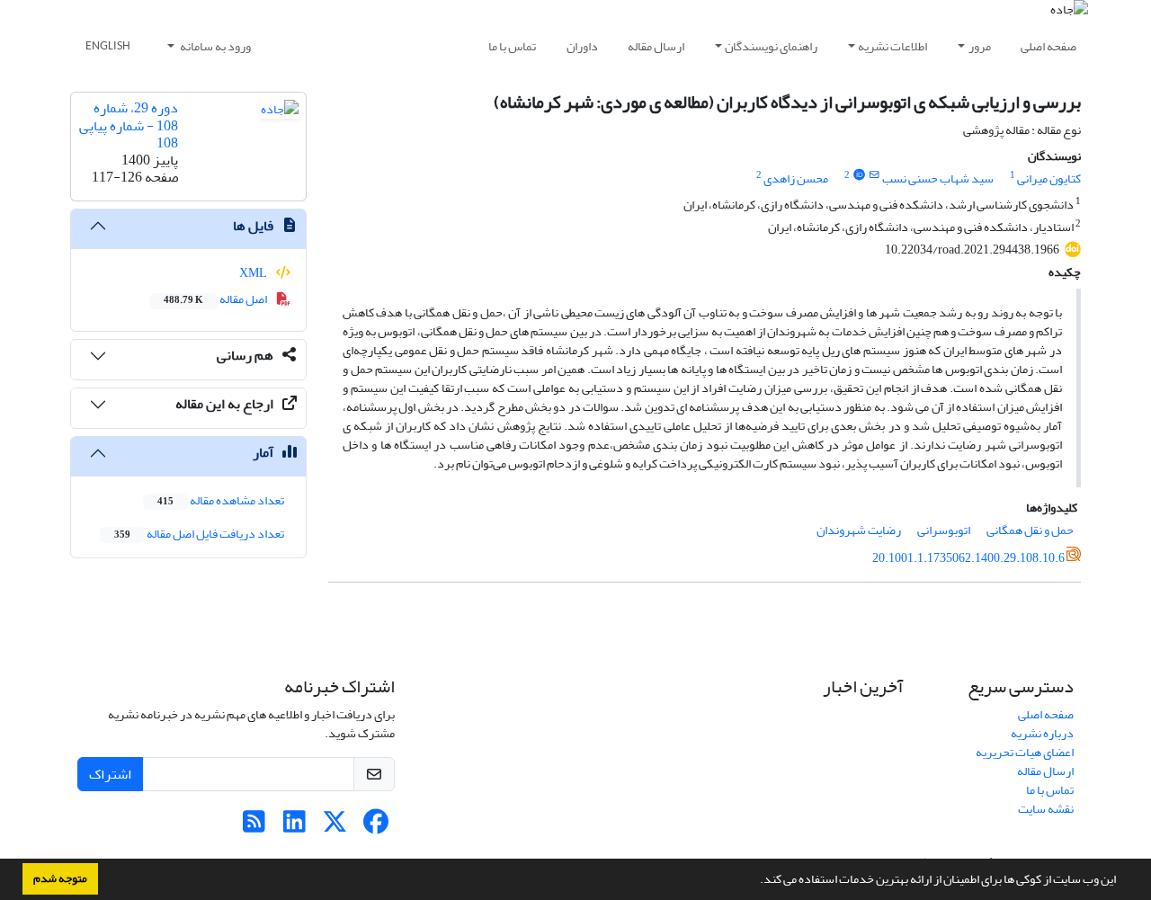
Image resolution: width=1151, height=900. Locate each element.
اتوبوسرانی (943, 530)
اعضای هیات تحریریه (1025, 752)
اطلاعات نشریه (892, 46)
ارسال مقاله (656, 46)
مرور (979, 46)
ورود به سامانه (214, 46)
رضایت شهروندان (858, 530)
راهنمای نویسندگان (771, 46)
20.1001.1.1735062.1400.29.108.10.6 (968, 558)
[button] (755, 881)
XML (254, 273)
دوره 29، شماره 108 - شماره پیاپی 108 (128, 125)
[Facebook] (375, 827)
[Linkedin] (294, 827)
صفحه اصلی (1048, 46)
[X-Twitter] (335, 827)
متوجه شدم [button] (60, 878)
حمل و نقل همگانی (1030, 530)
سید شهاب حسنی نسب (938, 178)
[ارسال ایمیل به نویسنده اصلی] (874, 175)
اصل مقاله (216, 299)
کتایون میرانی (1049, 178)
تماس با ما (512, 46)
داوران (582, 46)
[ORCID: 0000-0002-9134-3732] (859, 175)
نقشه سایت (1046, 809)
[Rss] (254, 827)
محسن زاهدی (795, 178)
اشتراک (110, 774)
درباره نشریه (1042, 733)
